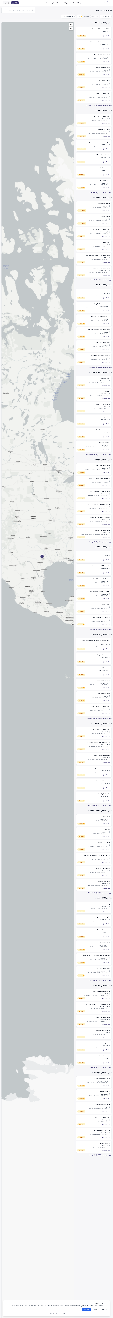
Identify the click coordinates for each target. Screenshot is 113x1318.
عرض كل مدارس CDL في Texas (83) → (100, 192)
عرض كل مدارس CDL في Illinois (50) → (100, 367)
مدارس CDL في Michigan (103, 1072)
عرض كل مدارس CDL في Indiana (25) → (100, 1067)
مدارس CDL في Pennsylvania (101, 372)
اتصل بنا (45, 3)
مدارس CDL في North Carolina (101, 810)
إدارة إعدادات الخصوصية (52, 1313)
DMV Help (59, 3)
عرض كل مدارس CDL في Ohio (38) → (101, 629)
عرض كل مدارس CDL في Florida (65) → (100, 279)
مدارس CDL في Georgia (103, 459)
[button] (42, 556)
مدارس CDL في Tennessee (102, 723)
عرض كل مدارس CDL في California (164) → (99, 105)
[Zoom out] (71, 28)
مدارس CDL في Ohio (104, 547)
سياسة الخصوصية (61, 1313)
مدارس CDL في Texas (104, 110)
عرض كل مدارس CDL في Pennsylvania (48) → (98, 454)
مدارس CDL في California (103, 23)
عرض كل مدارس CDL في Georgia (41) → (100, 541)
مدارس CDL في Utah (104, 898)
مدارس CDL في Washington (102, 634)
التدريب (52, 3)
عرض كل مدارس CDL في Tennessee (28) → (99, 805)
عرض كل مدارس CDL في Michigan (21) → (99, 1155)
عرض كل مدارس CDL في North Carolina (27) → (98, 892)
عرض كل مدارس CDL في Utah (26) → (100, 980)
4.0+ (79, 16)
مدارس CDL (67, 3)
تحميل (14, 3)
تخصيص (95, 1309)
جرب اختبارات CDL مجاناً (75, 3)
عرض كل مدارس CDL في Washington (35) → (98, 718)
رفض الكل (104, 1309)
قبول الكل (86, 1309)
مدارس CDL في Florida (104, 197)
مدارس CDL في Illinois (104, 285)
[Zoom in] (71, 24)
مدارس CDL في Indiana (103, 985)
